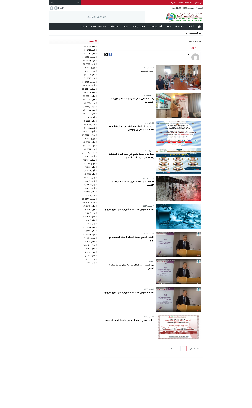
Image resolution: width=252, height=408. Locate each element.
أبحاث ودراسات (156, 26)
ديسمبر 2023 (90, 106)
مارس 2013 (90, 241)
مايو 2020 (91, 174)
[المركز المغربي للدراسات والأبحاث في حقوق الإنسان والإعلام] (174, 17)
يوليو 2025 (90, 67)
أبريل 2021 (91, 170)
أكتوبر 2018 (90, 188)
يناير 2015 (91, 223)
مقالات (168, 26)
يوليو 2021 (91, 163)
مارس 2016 (90, 206)
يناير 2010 (91, 262)
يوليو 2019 (91, 184)
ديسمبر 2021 (90, 152)
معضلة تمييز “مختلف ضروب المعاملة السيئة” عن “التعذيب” (132, 183)
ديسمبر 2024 (90, 82)
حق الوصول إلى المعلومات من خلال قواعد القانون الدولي (131, 266)
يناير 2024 (91, 103)
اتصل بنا (173, 2)
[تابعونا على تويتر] (55, 8)
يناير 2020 (91, 177)
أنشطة (191, 26)
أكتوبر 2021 (90, 156)
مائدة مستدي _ (181, 32)
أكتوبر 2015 (90, 216)
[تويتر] (106, 54)
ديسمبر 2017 (90, 199)
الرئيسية (199, 26)
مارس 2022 (90, 142)
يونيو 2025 (90, 71)
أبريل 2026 (91, 50)
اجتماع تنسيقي (147, 71)
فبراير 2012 (90, 252)
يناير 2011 (91, 259)
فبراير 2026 (90, 53)
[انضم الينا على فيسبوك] (51, 8)
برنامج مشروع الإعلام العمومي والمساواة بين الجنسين (129, 320)
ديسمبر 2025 (90, 57)
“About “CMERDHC (185, 2)
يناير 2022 (91, 149)
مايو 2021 (91, 167)
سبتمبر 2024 (90, 89)
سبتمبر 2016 (90, 202)
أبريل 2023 (91, 117)
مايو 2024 (91, 92)
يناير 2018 (91, 195)
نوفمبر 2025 (90, 60)
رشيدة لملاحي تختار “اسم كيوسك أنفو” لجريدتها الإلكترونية (132, 100)
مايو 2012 (91, 248)
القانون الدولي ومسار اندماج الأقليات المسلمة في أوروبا (131, 238)
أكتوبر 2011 (90, 255)
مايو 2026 (91, 46)
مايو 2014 (91, 230)
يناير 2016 (91, 213)
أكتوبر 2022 (90, 131)
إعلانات (135, 26)
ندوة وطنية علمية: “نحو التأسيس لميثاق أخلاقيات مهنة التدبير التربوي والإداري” (131, 128)
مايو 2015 (91, 220)
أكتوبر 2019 (90, 181)
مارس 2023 (90, 121)
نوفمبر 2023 (90, 110)
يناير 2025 (91, 78)
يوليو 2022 (90, 138)
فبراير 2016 (90, 209)
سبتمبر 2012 (90, 245)
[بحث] (52, 2)
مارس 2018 (90, 191)
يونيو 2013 (91, 238)
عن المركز (198, 2)
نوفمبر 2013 (90, 234)
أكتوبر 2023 (90, 113)
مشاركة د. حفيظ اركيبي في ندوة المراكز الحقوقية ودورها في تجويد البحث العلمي (131, 155)
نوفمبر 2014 (90, 227)
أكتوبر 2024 (90, 85)
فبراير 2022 (90, 145)
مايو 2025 (91, 74)
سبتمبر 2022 (90, 135)
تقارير (143, 26)
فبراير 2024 (90, 99)
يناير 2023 (91, 124)
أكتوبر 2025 (90, 64)
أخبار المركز (179, 26)
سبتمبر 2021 (90, 160)
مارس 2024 (90, 96)
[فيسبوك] (110, 54)
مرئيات (125, 26)
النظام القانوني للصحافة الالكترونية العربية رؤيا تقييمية (129, 209)
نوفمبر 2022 (90, 128)
